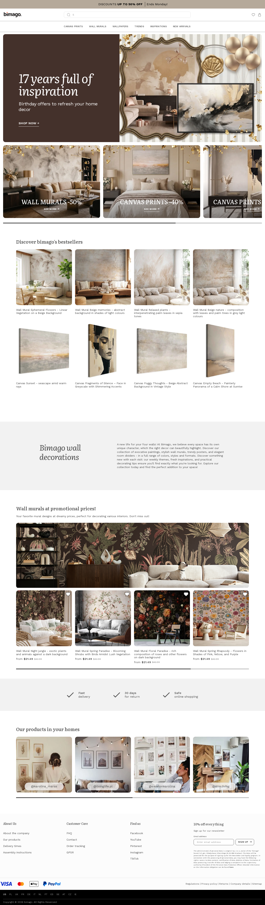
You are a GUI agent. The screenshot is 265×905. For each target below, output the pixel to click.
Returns (223, 883)
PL (10, 894)
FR (22, 894)
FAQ (69, 833)
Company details (240, 883)
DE (28, 894)
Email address (200, 836)
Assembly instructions (17, 852)
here (231, 867)
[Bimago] (13, 15)
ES (51, 894)
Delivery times (12, 846)
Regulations (192, 883)
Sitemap (257, 883)
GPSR (70, 852)
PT (46, 894)
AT (63, 894)
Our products (11, 839)
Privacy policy (209, 883)
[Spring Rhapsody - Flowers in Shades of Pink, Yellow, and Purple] (245, 594)
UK (16, 894)
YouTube (135, 839)
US (4, 894)
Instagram (136, 852)
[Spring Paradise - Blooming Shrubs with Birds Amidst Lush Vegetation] (127, 594)
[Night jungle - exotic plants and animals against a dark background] (68, 594)
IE (75, 894)
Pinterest (136, 846)
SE (57, 894)
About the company (16, 833)
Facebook (136, 833)
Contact (72, 839)
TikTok (134, 858)
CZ (69, 894)
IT (35, 894)
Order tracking (76, 846)
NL (40, 894)
